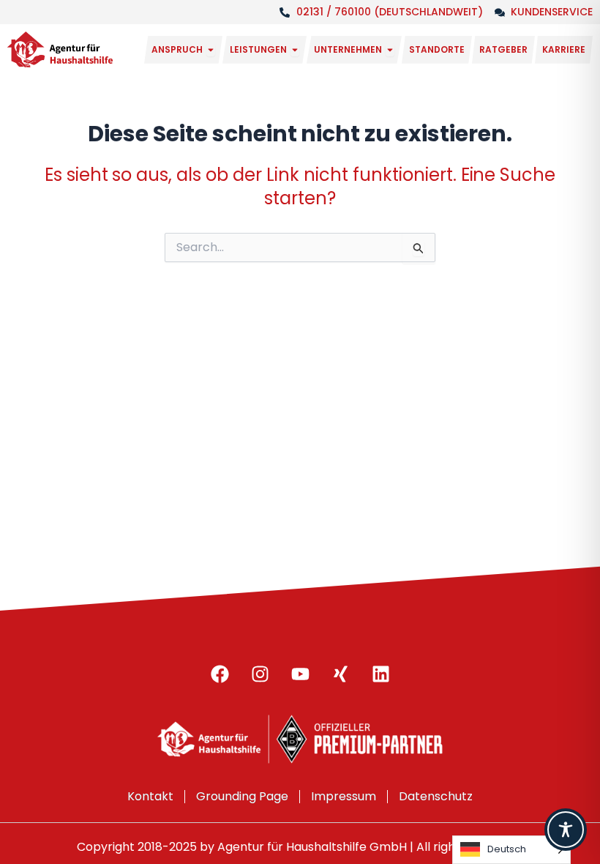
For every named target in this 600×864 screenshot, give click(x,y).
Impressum (343, 796)
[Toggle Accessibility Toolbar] (565, 829)
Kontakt (150, 796)
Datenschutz (436, 796)
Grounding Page (242, 796)
